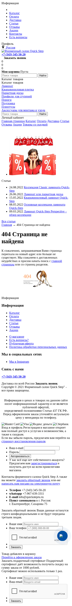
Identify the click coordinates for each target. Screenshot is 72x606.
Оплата (41, 121)
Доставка (53, 121)
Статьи (64, 121)
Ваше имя (15, 524)
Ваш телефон (17, 528)
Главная (7, 224)
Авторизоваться (20, 456)
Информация (10, 3)
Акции (17, 124)
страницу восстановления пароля (23, 441)
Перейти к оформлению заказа (22, 557)
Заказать (16, 547)
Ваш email (15, 581)
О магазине (16, 336)
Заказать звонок (15, 58)
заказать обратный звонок (33, 480)
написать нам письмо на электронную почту (31, 483)
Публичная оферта (21, 343)
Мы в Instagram (19, 361)
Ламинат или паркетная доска (43, 194)
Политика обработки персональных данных (38, 347)
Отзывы (7, 124)
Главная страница (13, 121)
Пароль (14, 452)
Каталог (31, 121)
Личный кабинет (13, 117)
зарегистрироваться (44, 463)
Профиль (7, 43)
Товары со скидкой (35, 124)
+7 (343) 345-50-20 (14, 54)
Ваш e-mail (16, 448)
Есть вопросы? (19, 340)
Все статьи (9, 221)
